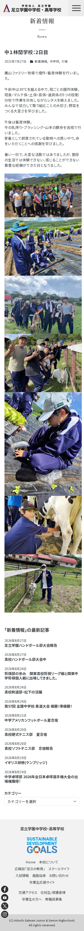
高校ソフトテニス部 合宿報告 (28, 748)
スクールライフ (58, 868)
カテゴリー (12, 793)
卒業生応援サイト (42, 882)
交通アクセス (28, 892)
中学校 (54, 61)
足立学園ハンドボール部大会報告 (30, 645)
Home (31, 862)
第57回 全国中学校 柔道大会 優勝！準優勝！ (38, 706)
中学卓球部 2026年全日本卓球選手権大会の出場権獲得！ (41, 779)
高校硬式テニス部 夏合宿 (25, 734)
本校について (48, 862)
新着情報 (41, 61)
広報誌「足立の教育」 (30, 868)
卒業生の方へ (32, 899)
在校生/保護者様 (53, 892)
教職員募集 (53, 899)
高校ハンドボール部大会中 (25, 659)
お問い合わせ (59, 875)
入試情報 (22, 875)
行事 (65, 61)
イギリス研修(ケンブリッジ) (25, 762)
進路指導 (39, 875)
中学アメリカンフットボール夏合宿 (31, 720)
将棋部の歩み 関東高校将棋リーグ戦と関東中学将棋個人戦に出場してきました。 (41, 676)
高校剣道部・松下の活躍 (23, 692)
